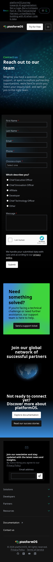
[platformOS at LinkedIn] (35, 553)
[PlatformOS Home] (13, 26)
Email (9, 140)
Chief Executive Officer (20, 179)
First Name (11, 120)
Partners (7, 503)
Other (12, 206)
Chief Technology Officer (22, 200)
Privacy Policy (13, 465)
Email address (26, 469)
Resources (8, 510)
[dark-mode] (46, 10)
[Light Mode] (42, 10)
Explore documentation (26, 414)
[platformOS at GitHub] (18, 553)
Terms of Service (35, 549)
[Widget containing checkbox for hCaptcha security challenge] (26, 240)
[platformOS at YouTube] (29, 553)
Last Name (11, 130)
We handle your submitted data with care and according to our (24, 254)
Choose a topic (13, 161)
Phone (9, 151)
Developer (14, 195)
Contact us (8, 530)
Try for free (35, 26)
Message (10, 213)
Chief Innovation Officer (21, 185)
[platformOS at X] (24, 553)
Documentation (11, 522)
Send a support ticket (26, 325)
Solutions (8, 489)
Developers (9, 496)
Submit (12, 264)
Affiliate (13, 190)
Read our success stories (26, 423)
